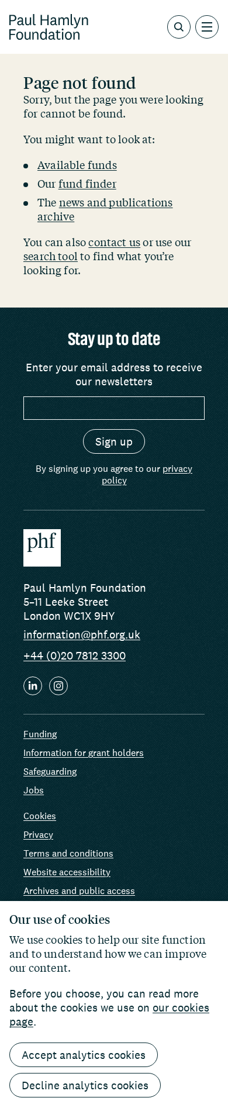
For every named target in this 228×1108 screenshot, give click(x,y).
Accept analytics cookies (84, 1055)
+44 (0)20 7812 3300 (74, 655)
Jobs (33, 790)
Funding (40, 734)
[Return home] (48, 27)
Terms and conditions (68, 853)
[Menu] (207, 27)
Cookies (39, 816)
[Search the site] (179, 27)
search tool (50, 256)
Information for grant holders (83, 753)
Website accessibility (66, 872)
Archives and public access (79, 891)
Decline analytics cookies (85, 1085)
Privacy (38, 835)
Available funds (77, 165)
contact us (114, 242)
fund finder (87, 184)
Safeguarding (50, 771)
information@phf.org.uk (81, 634)
